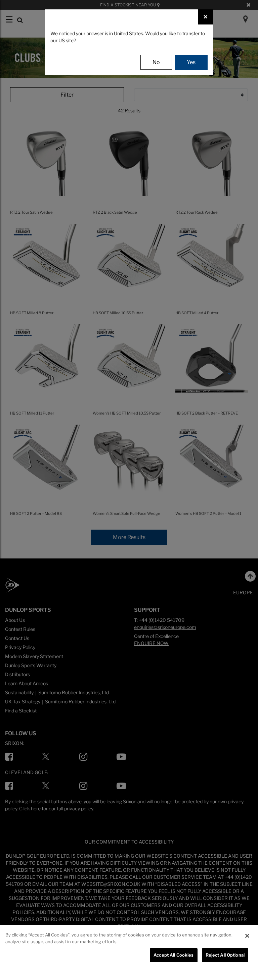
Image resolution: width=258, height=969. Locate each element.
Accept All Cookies (174, 955)
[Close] (247, 935)
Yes (191, 62)
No (156, 62)
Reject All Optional (225, 955)
